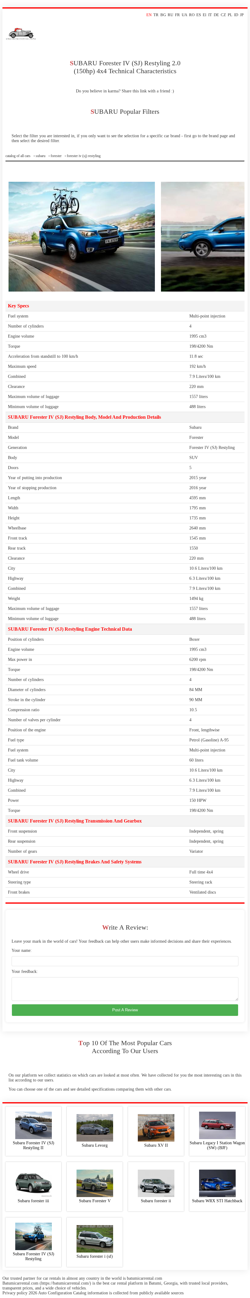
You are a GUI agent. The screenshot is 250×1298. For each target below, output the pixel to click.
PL (230, 15)
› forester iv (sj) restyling (83, 156)
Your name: (22, 950)
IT (210, 15)
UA (184, 15)
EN (149, 15)
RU (170, 15)
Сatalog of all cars (17, 156)
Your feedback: (25, 971)
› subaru (39, 156)
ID (236, 15)
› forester (55, 156)
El (204, 15)
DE (216, 15)
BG (163, 15)
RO (192, 15)
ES (198, 15)
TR (156, 15)
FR (177, 15)
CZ (223, 15)
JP (242, 15)
